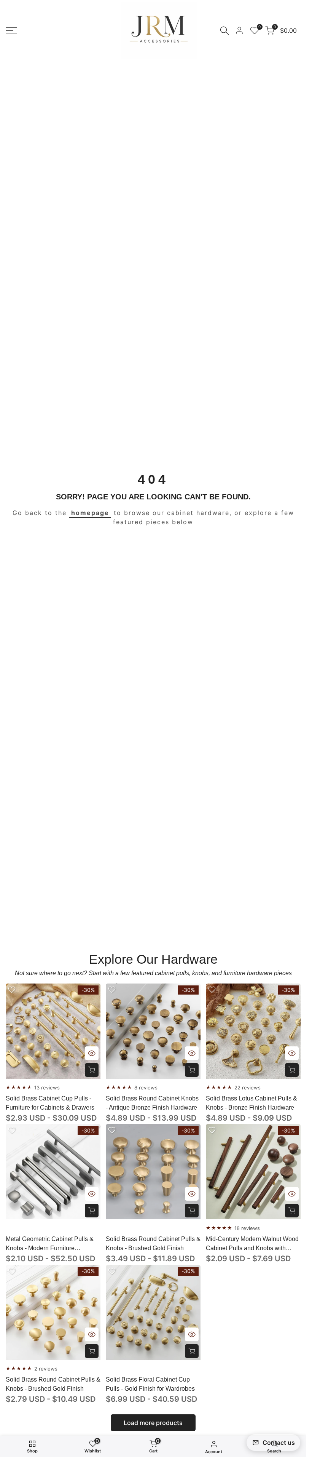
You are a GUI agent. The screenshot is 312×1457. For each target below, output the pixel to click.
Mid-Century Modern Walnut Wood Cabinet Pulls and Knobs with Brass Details (252, 1244)
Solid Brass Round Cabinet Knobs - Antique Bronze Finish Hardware (152, 1103)
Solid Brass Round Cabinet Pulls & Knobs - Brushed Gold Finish (153, 1243)
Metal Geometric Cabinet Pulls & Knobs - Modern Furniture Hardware (50, 1244)
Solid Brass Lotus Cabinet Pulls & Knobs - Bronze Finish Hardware (251, 1103)
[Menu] (11, 30)
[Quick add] (92, 1070)
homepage (90, 513)
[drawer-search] (224, 30)
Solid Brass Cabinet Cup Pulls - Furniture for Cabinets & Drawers (50, 1103)
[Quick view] (92, 1053)
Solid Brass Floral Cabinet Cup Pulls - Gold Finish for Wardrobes (150, 1384)
